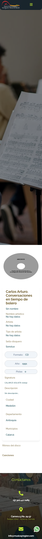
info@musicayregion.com (21, 535)
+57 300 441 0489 (21, 500)
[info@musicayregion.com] (21, 529)
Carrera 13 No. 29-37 (21, 516)
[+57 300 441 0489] (21, 493)
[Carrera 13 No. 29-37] (21, 509)
